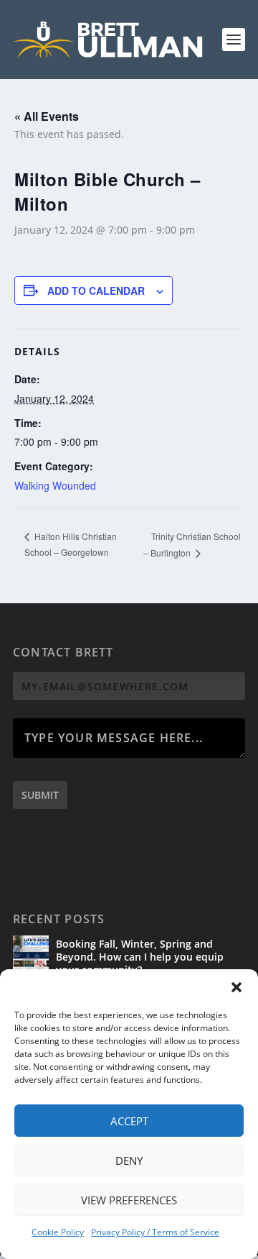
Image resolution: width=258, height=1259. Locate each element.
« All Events (46, 116)
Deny (129, 1160)
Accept (129, 1121)
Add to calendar (96, 290)
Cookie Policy (58, 1232)
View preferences (129, 1200)
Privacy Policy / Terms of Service (155, 1232)
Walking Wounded (55, 485)
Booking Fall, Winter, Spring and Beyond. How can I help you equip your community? (140, 956)
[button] (236, 987)
